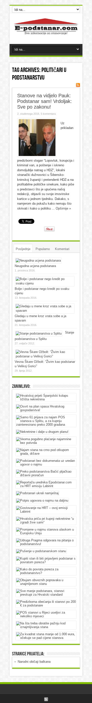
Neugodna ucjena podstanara (35, 266)
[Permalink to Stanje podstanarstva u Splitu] (38, 333)
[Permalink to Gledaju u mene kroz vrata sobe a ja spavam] (44, 310)
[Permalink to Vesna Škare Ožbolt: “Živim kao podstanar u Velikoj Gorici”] (44, 356)
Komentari (62, 249)
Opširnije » (63, 208)
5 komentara (48, 113)
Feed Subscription (78, 85)
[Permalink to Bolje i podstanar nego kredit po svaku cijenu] (44, 283)
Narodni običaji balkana (34, 661)
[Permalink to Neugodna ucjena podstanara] (38, 260)
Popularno (43, 249)
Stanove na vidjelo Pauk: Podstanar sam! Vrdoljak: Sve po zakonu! (44, 101)
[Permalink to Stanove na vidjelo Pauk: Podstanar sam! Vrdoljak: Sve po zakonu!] (37, 156)
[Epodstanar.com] (46, 32)
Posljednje (23, 249)
